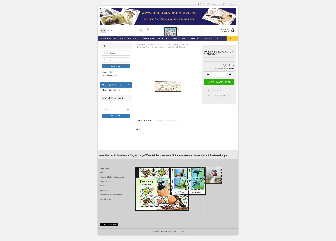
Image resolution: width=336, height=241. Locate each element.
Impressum (104, 190)
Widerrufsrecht (105, 181)
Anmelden (116, 66)
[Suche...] (140, 30)
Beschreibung (145, 120)
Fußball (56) (179, 38)
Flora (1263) (194, 38)
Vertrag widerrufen (108, 225)
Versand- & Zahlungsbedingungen (112, 177)
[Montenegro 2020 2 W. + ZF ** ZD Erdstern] (168, 80)
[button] (203, 4)
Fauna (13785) (163, 38)
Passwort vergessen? (110, 76)
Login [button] (216, 4)
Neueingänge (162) (108, 38)
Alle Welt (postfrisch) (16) (111, 85)
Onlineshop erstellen (159, 232)
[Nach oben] (329, 237)
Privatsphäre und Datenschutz (111, 195)
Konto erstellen (107, 72)
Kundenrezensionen (166, 120)
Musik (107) (207, 38)
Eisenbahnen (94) (147, 38)
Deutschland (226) (128, 38)
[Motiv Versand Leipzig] (168, 15)
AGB (101, 173)
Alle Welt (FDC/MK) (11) (111, 90)
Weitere (219, 38)
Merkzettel (228, 4)
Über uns (232, 38)
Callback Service (106, 199)
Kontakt (103, 186)
